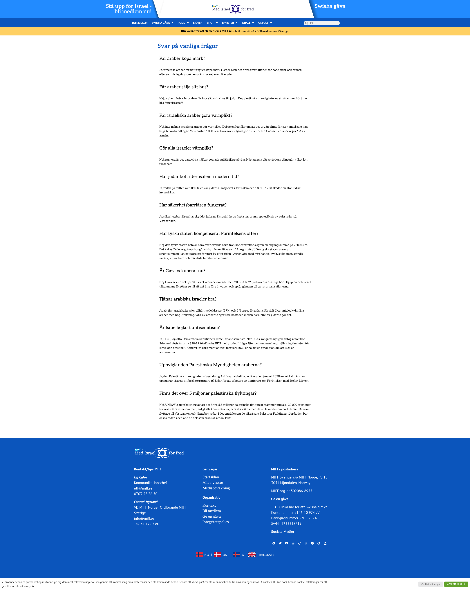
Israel (246, 22)
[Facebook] (274, 543)
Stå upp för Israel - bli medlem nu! (129, 9)
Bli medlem (139, 22)
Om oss (263, 22)
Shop (210, 22)
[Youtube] (287, 543)
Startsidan (211, 477)
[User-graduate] (325, 543)
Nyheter (228, 22)
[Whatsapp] (306, 543)
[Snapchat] (319, 543)
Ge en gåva (212, 516)
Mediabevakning (216, 488)
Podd (181, 22)
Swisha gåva (330, 6)
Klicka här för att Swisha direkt (303, 507)
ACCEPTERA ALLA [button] (456, 584)
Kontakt (209, 505)
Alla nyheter (213, 483)
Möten (198, 22)
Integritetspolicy (216, 522)
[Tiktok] (299, 543)
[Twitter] (280, 543)
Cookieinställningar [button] (430, 584)
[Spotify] (312, 543)
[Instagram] (293, 543)
